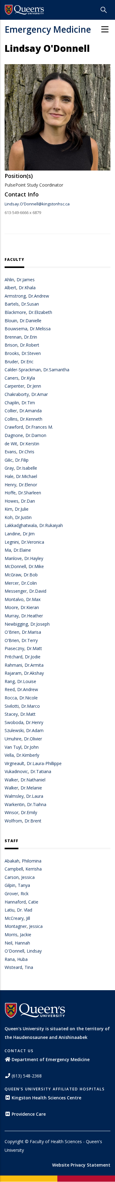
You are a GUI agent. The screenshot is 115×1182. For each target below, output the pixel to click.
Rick (25, 893)
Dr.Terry (29, 640)
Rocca (11, 698)
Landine (12, 534)
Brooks (12, 353)
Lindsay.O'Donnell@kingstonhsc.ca (37, 204)
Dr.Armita (34, 665)
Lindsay (34, 951)
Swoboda (14, 722)
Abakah (12, 861)
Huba (22, 959)
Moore (11, 607)
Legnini (12, 542)
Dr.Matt (34, 648)
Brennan (13, 337)
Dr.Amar (39, 394)
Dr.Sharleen (29, 493)
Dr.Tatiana (40, 771)
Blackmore (15, 312)
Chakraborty (17, 394)
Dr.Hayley (33, 558)
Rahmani (13, 665)
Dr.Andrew (38, 296)
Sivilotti (12, 706)
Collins (11, 419)
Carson (12, 877)
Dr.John (31, 747)
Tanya (24, 885)
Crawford (14, 427)
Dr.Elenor (28, 485)
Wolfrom (13, 821)
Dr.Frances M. (39, 427)
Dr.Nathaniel (33, 780)
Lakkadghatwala (21, 525)
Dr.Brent (33, 821)
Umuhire (13, 739)
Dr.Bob (31, 575)
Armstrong (15, 296)
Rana (10, 959)
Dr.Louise (26, 681)
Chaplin (12, 403)
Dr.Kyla (28, 378)
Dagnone (14, 435)
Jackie (25, 934)
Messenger (16, 591)
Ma (8, 550)
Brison (11, 345)
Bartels (12, 304)
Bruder (11, 361)
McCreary (14, 918)
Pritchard (13, 657)
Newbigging (16, 624)
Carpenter (14, 386)
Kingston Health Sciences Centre (46, 1098)
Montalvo (14, 599)
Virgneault (14, 763)
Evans (10, 452)
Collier (11, 411)
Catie (33, 902)
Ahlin (9, 279)
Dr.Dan (28, 501)
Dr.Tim (28, 403)
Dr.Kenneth (31, 419)
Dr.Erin (30, 337)
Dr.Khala (27, 287)
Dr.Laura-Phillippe (44, 763)
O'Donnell (14, 951)
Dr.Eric (27, 361)
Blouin (11, 320)
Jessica (28, 877)
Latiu (9, 910)
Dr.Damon (35, 435)
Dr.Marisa (31, 632)
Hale (9, 476)
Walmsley (14, 796)
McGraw (13, 575)
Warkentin (15, 804)
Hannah (22, 943)
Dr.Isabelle (26, 468)
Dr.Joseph (40, 624)
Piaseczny (14, 648)
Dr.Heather (32, 616)
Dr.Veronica (32, 542)
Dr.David (37, 591)
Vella (9, 755)
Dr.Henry (34, 722)
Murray (12, 616)
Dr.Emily (29, 812)
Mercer (12, 583)
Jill (28, 918)
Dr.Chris (26, 452)
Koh (9, 517)
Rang (10, 681)
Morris (11, 934)
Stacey (11, 714)
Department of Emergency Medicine (51, 1059)
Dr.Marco (30, 706)
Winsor (11, 812)
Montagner (16, 926)
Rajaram (13, 673)
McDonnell (15, 566)
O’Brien (12, 640)
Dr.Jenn (34, 386)
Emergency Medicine (48, 29)
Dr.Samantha (56, 370)
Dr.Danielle (30, 320)
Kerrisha (33, 869)
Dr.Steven (31, 353)
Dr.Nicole (28, 698)
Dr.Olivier (33, 739)
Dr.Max (33, 599)
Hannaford (15, 902)
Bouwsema (16, 329)
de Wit (11, 444)
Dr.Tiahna (36, 804)
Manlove (13, 558)
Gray (9, 468)
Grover (11, 893)
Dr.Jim (29, 534)
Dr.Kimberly (27, 755)
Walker (11, 780)
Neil (8, 943)
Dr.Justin (23, 517)
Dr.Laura (34, 796)
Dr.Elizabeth (40, 312)
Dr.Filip (22, 460)
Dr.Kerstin (29, 444)
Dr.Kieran (30, 607)
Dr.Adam (35, 730)
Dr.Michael (26, 476)
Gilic (9, 460)
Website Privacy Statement (81, 1165)
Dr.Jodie (32, 657)
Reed (10, 689)
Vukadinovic (16, 771)
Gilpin (10, 885)
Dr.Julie (22, 509)
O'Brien (12, 632)
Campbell (14, 869)
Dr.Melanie (31, 788)
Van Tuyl (13, 747)
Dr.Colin (29, 583)
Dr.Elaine (22, 550)
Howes (11, 501)
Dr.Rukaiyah (51, 525)
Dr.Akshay (34, 673)
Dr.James (26, 279)
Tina (29, 967)
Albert (10, 287)
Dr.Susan (30, 304)
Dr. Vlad (24, 910)
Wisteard (13, 967)
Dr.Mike (36, 566)
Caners (11, 378)
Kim (8, 509)
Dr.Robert (29, 345)
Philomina (31, 861)
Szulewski (14, 730)
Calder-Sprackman (23, 370)
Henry (10, 485)
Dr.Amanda (30, 411)
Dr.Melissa (40, 329)
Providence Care (29, 1114)
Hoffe (10, 493)
